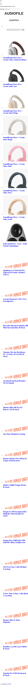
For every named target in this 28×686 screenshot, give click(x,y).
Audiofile (8, 684)
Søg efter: (2, 9)
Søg (23, 29)
